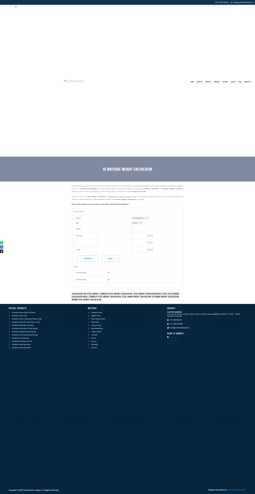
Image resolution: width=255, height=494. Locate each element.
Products (208, 82)
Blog (239, 82)
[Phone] (1, 247)
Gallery (233, 82)
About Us (199, 82)
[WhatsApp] (1, 242)
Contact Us (247, 82)
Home (192, 82)
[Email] (1, 251)
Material (217, 82)
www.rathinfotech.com (236, 490)
